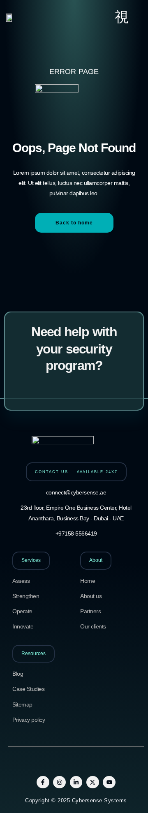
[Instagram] (59, 782)
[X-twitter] (92, 782)
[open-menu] (122, 17)
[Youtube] (109, 782)
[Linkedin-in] (76, 782)
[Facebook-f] (43, 782)
